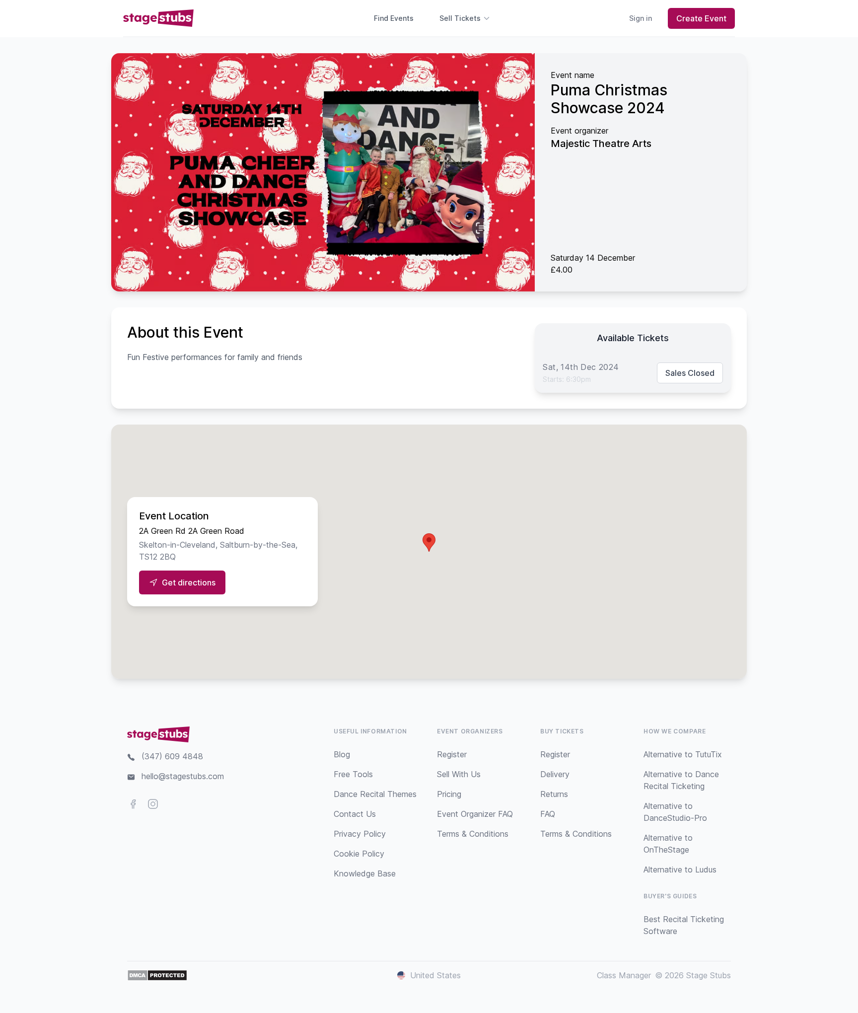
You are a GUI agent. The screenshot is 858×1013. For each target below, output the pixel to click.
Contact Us (355, 814)
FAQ (547, 814)
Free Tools (353, 774)
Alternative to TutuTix (683, 754)
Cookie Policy (359, 854)
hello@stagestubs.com (183, 776)
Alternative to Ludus (680, 869)
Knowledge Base (365, 873)
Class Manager (624, 975)
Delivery (555, 774)
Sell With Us (459, 774)
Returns (554, 794)
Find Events (394, 18)
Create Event (701, 18)
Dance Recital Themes (375, 794)
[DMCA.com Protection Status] (157, 975)
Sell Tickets (460, 18)
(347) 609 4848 (172, 756)
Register (452, 754)
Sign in (640, 18)
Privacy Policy (360, 834)
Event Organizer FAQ (475, 814)
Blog (342, 754)
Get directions (188, 582)
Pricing (449, 794)
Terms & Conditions (472, 834)
